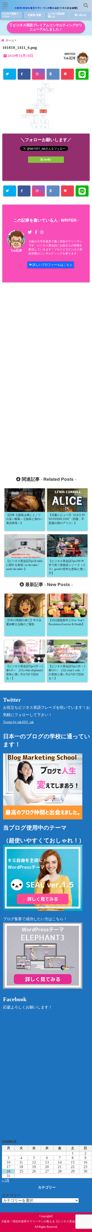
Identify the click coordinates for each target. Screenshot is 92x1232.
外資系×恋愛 (34, 15)
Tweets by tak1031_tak (18, 722)
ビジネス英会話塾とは (56, 15)
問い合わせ (80, 15)
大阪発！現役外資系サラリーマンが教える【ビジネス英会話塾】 (42, 1221)
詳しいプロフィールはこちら (52, 264)
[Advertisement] (46, 374)
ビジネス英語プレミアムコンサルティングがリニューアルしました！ (47, 27)
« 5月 (5, 1180)
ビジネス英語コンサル (10, 15)
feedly (47, 159)
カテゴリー (11, 1195)
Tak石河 (69, 58)
